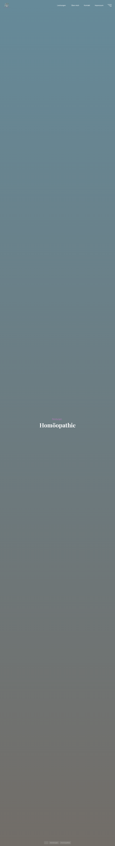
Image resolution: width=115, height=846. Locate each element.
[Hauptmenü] (110, 5)
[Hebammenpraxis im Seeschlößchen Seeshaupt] (6, 5)
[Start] (46, 842)
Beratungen (57, 419)
